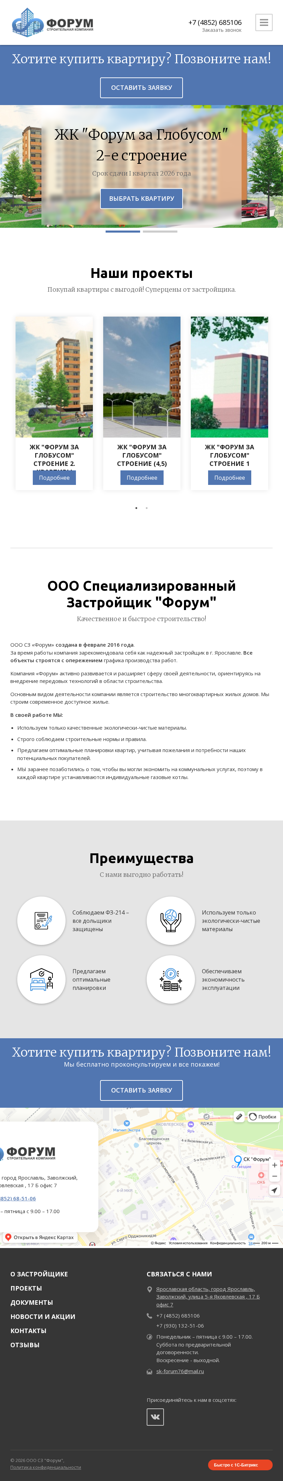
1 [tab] (136, 508)
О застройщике (39, 1274)
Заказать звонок (222, 30)
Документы (31, 1302)
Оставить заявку (141, 87)
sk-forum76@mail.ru (180, 1371)
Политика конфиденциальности (45, 1467)
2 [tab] (146, 508)
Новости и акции (42, 1316)
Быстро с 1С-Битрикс (236, 1465)
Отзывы (25, 1345)
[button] (123, 232)
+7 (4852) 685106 (215, 22)
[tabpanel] (54, 403)
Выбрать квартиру (141, 198)
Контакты (28, 1331)
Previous (5, 407)
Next (277, 407)
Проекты (26, 1288)
